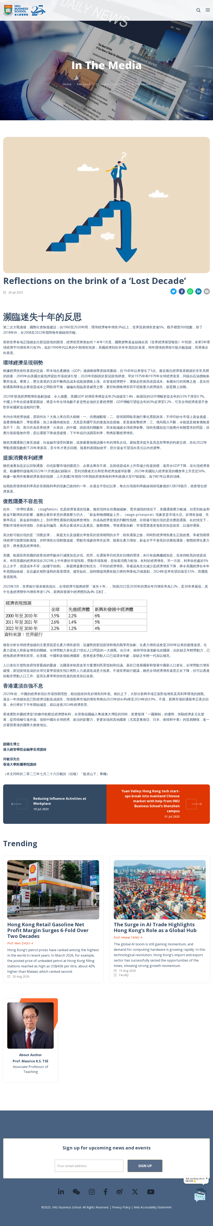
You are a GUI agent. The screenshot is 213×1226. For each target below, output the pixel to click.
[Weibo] (119, 1191)
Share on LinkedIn (198, 292)
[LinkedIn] (61, 1191)
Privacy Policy (121, 1207)
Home (67, 84)
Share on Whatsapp (190, 292)
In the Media (141, 84)
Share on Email (207, 292)
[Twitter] (135, 1191)
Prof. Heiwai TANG (126, 937)
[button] (198, 10)
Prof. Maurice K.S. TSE (30, 1061)
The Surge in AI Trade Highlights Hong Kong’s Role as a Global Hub (155, 927)
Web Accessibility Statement (153, 1207)
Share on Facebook (182, 292)
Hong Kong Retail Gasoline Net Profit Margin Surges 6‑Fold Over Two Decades (48, 930)
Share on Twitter (173, 292)
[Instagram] (92, 1191)
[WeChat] (76, 1191)
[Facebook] (105, 1191)
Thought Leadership (111, 84)
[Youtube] (151, 1191)
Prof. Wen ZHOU (18, 943)
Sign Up (145, 1166)
